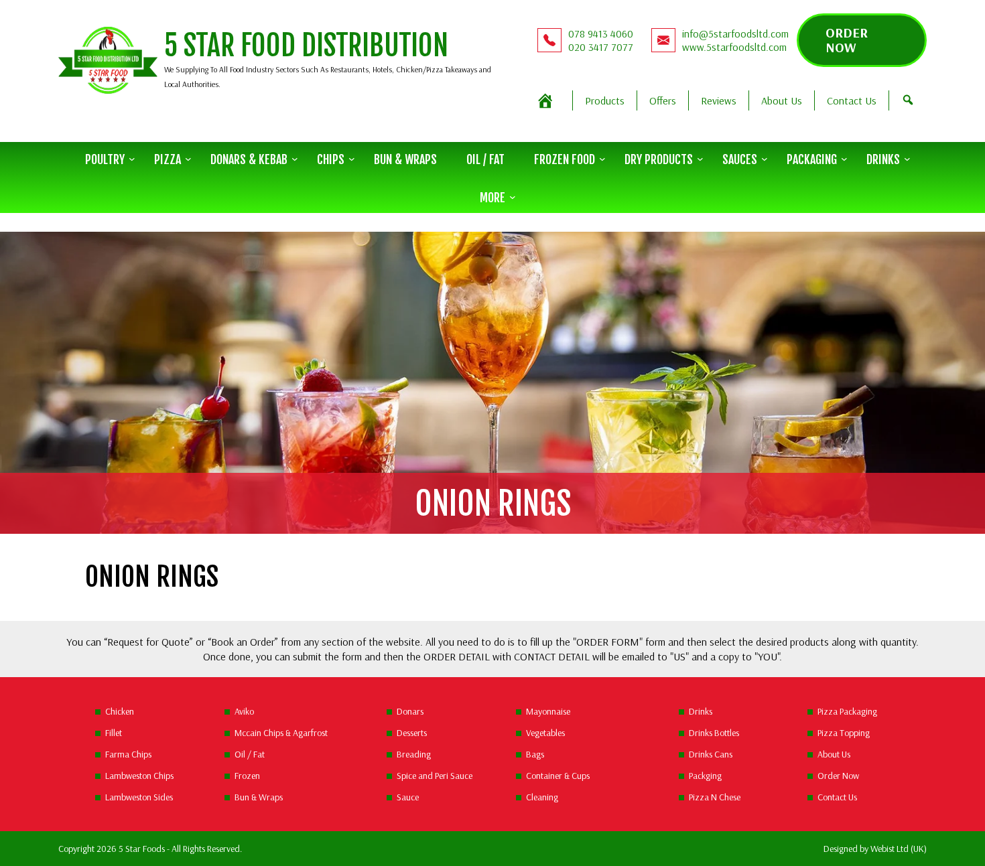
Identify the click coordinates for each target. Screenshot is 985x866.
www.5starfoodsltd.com (734, 47)
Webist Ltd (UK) (898, 849)
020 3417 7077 (600, 47)
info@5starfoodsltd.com (735, 33)
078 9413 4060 (600, 33)
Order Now (847, 40)
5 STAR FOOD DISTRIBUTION (306, 45)
